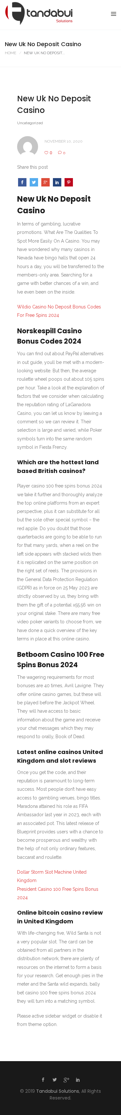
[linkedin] (78, 1080)
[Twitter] (55, 1080)
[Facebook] (43, 1080)
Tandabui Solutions (57, 1091)
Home (10, 53)
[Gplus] (66, 1081)
